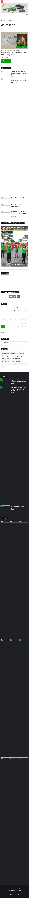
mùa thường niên (5, 361)
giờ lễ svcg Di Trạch (21, 356)
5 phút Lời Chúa (5, 353)
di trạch (22, 353)
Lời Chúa (9, 358)
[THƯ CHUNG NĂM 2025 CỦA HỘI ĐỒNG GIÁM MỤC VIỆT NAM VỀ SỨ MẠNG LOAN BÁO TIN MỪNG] (14, 816)
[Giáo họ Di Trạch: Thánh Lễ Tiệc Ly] (5, 200)
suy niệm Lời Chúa (6, 364)
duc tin (3, 356)
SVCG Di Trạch (5, 50)
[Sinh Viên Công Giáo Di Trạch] (14, 8)
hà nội (3, 358)
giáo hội (9, 356)
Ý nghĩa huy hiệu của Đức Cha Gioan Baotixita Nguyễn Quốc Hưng (18, 73)
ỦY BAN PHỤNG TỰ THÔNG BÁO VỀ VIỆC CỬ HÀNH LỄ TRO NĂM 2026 (19, 213)
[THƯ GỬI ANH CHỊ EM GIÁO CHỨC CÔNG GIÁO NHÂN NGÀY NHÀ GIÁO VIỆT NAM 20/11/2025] (5, 816)
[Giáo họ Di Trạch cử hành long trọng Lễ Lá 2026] (5, 207)
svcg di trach (19, 364)
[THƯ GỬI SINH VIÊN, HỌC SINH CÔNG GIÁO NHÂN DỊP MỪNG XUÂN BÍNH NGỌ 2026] (23, 698)
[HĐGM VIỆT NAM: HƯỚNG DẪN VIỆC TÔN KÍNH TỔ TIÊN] (23, 816)
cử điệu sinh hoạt (14, 353)
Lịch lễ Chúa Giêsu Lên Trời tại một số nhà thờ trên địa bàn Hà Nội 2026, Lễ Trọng (18, 80)
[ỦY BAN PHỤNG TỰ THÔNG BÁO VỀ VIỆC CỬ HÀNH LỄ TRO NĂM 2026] (5, 214)
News (13, 361)
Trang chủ (4, 20)
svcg (13, 364)
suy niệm (18, 361)
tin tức (25, 364)
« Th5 (2, 332)
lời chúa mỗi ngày (16, 358)
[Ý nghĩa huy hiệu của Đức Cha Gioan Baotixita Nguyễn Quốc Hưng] (5, 74)
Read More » (6, 61)
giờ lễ (14, 356)
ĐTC (3, 366)
